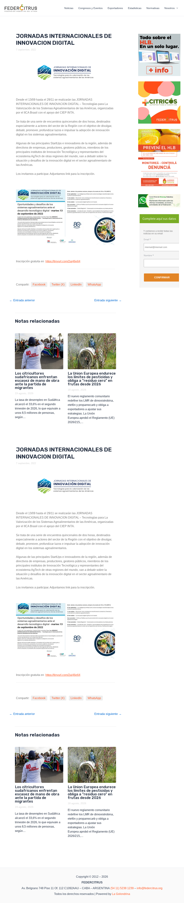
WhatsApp (94, 284)
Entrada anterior (22, 300)
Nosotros (169, 8)
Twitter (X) (58, 284)
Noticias (68, 8)
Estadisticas (134, 8)
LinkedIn (76, 284)
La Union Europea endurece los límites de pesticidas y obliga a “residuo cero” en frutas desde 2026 (92, 378)
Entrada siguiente (108, 300)
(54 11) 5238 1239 (122, 888)
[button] (176, 8)
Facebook (39, 284)
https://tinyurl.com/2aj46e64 (62, 261)
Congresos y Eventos (90, 8)
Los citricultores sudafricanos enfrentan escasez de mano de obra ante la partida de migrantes (37, 380)
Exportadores (115, 8)
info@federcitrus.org (149, 888)
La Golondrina (121, 893)
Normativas (152, 8)
